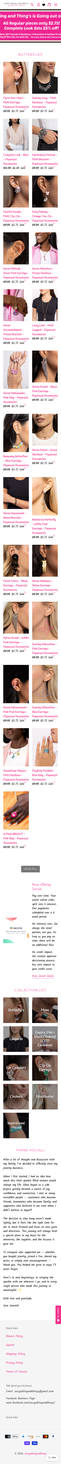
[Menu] (56, 4)
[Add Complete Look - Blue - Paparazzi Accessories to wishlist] (25, 166)
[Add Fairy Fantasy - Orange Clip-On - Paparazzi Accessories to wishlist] (54, 223)
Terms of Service (16, 1371)
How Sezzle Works (43, 976)
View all (30, 869)
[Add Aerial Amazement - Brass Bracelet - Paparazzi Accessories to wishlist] (25, 525)
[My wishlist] (43, 5)
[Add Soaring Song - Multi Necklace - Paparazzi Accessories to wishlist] (54, 109)
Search (10, 1345)
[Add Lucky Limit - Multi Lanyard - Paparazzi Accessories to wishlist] (54, 337)
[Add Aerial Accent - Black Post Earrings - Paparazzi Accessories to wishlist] (54, 398)
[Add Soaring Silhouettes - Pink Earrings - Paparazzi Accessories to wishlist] (54, 656)
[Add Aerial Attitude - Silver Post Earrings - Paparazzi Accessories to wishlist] (25, 280)
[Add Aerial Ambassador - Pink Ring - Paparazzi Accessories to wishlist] (25, 404)
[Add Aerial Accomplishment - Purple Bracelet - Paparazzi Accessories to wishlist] (25, 341)
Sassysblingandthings (36, 1454)
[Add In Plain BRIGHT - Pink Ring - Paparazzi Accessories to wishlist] (25, 845)
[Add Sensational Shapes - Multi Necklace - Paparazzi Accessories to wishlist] (25, 782)
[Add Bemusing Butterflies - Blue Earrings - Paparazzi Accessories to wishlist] (25, 468)
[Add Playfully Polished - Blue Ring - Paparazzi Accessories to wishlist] (54, 782)
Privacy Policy (14, 1363)
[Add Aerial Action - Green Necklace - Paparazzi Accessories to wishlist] (54, 461)
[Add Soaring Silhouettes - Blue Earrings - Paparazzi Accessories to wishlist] (54, 719)
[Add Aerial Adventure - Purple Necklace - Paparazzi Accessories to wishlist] (54, 280)
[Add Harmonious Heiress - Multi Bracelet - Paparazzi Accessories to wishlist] (54, 166)
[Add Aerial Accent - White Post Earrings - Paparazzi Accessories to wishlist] (25, 649)
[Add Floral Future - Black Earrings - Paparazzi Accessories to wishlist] (25, 592)
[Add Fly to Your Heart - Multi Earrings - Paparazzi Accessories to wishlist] (25, 109)
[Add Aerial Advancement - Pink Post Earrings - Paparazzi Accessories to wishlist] (25, 719)
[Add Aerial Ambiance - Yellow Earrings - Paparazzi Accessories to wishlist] (54, 592)
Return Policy (14, 1336)
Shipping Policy (15, 1354)
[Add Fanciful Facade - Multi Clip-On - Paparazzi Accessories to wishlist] (25, 223)
